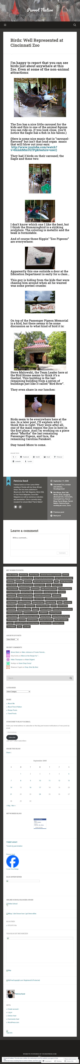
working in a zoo (58, 623)
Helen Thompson (17, 660)
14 (11, 787)
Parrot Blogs (62, 501)
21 (11, 794)
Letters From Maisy (24, 602)
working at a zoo (59, 505)
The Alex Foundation (61, 619)
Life (39, 825)
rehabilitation (43, 612)
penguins (35, 609)
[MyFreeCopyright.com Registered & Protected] (23, 980)
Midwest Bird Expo (38, 602)
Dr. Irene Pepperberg (65, 588)
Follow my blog (38, 827)
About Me (11, 703)
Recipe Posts (12, 710)
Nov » (13, 806)
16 (30, 787)
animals (65, 574)
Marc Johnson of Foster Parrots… (34, 652)
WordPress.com (13, 1022)
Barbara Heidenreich (13, 578)
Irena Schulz (56, 595)
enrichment (38, 592)
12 (59, 780)
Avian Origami (30, 660)
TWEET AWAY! (11, 842)
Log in (10, 1012)
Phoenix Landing (46, 609)
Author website (20, 507)
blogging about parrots (25, 585)
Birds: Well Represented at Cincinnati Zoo (37, 42)
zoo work (26, 626)
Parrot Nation (40, 9)
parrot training (63, 606)
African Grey (23, 574)
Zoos (69, 505)
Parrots (36, 825)
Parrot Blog (67, 602)
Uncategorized (58, 489)
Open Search (74, 25)
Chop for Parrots (12, 588)
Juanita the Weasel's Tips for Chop (56, 599)
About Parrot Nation (15, 707)
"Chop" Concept (12, 574)
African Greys (34, 574)
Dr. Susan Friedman (13, 592)
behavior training (27, 578)
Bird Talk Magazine (66, 581)
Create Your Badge (12, 869)
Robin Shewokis (12, 616)
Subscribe (12, 737)
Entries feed (12, 1016)
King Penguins (12, 602)
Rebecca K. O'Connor (30, 612)
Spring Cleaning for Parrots (61, 616)
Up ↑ (40, 1056)
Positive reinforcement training (62, 609)
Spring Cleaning (45, 616)
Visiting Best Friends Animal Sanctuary (26, 623)
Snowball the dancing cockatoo (29, 616)
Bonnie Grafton (39, 585)
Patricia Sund (64, 503)
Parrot (60, 602)
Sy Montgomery (32, 619)
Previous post (58, 512)
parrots (53, 606)
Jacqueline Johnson (14, 599)
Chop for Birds (57, 585)
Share (8, 753)
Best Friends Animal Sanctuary (44, 578)
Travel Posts (12, 713)
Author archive (15, 507)
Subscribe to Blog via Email (18, 722)
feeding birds (11, 595)
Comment (62, 553)
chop (48, 585)
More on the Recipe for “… (30, 656)
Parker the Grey (50, 602)
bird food (19, 581)
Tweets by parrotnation (14, 846)
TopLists (9, 1033)
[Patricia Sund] (12, 867)
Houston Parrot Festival (25, 595)
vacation (10, 623)
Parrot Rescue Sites (43, 606)
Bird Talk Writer (12, 585)
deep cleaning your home (48, 588)
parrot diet (21, 606)
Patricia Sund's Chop (24, 609)
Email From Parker (27, 592)
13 (69, 780)
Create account (13, 1009)
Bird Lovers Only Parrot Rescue (43, 581)
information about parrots (42, 595)
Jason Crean (39, 599)
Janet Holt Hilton (27, 599)
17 (40, 787)
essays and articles (50, 592)
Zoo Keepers (11, 626)
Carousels (68, 497)
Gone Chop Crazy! (25, 663)
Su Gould (22, 619)
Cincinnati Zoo (58, 485)
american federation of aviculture (50, 574)
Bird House (28, 581)
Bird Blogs (57, 492)
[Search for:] (40, 678)
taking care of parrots (46, 619)
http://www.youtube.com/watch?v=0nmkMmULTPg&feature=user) (34, 148)
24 (40, 794)
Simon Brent (15, 652)
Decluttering (35, 588)
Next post (57, 516)
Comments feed (13, 1019)
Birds (42, 825)
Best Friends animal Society (64, 578)
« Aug (8, 806)
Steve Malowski (12, 619)
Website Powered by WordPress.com (40, 1054)
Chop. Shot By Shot (31, 667)
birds (61, 495)
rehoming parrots (55, 612)
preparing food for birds (15, 612)
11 (49, 780)
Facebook (62, 592)
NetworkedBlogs (38, 819)
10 (40, 780)
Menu (5, 25)
